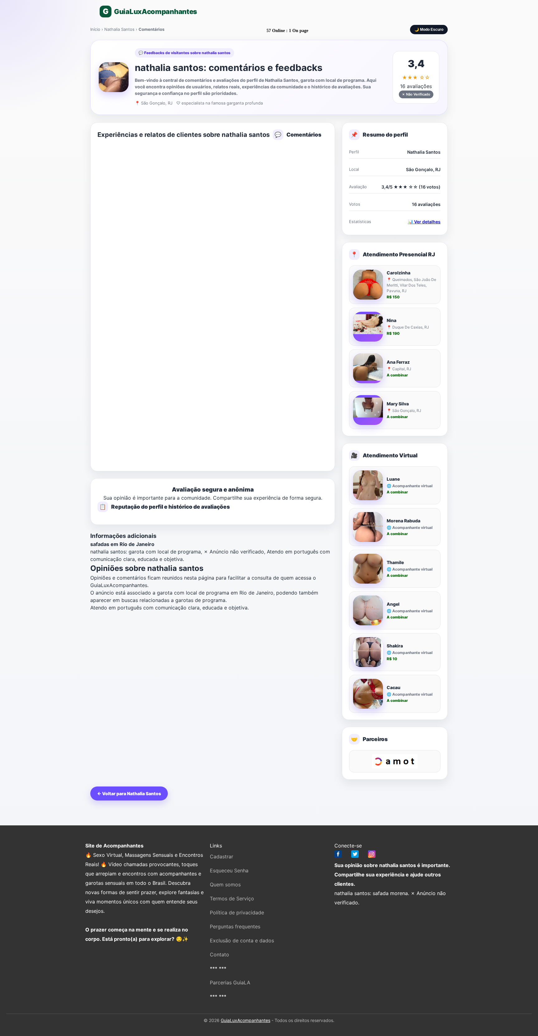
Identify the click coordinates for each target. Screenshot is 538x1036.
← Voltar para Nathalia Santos (129, 793)
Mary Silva (398, 403)
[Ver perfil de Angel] (368, 610)
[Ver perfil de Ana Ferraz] (368, 368)
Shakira (395, 645)
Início (95, 29)
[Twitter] (355, 855)
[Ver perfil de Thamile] (368, 569)
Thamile (395, 562)
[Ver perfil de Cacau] (368, 694)
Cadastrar (221, 856)
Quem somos (225, 884)
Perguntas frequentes (235, 926)
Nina (391, 320)
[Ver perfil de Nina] (368, 326)
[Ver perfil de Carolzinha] (368, 285)
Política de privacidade (237, 912)
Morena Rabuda (403, 520)
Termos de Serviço (232, 898)
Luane (393, 479)
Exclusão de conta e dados (242, 940)
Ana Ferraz (398, 362)
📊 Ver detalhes (424, 221)
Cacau (393, 687)
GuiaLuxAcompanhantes (245, 1020)
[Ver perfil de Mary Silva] (368, 410)
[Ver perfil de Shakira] (368, 652)
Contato (219, 954)
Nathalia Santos (119, 29)
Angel (393, 604)
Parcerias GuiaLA (230, 982)
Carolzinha (398, 272)
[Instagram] (371, 855)
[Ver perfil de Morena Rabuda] (368, 527)
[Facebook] (338, 855)
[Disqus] (212, 223)
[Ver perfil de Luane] (368, 485)
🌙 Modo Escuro (428, 29)
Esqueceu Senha (229, 870)
